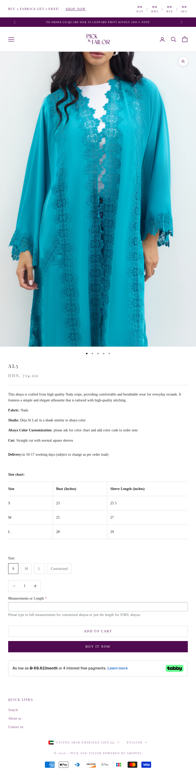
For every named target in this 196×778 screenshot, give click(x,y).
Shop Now (76, 9)
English (134, 742)
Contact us (15, 727)
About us (14, 718)
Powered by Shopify (122, 753)
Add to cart (98, 631)
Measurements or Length (27, 598)
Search (13, 710)
